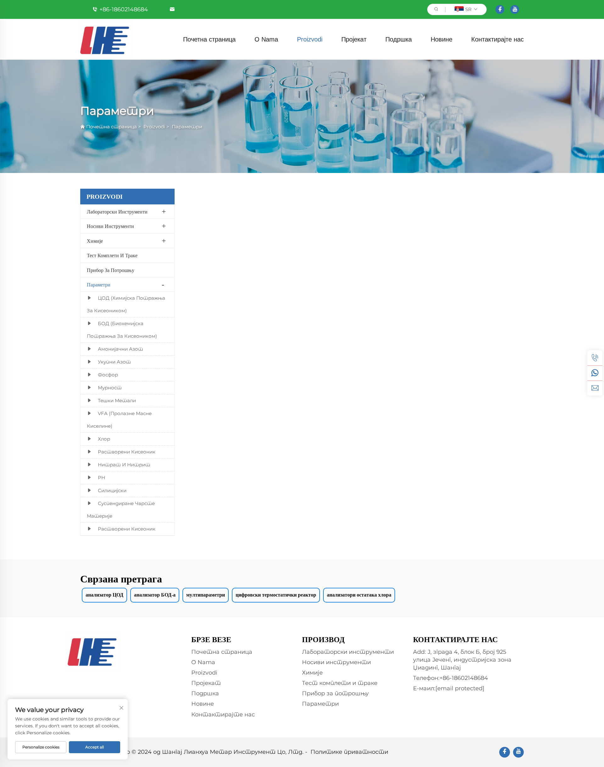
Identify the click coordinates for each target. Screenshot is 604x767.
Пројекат (353, 39)
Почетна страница (209, 39)
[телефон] (594, 357)
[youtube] (514, 9)
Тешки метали (117, 400)
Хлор (104, 439)
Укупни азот (114, 362)
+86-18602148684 (123, 9)
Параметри (187, 127)
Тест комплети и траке (112, 255)
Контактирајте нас (497, 39)
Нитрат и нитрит (124, 465)
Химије (95, 241)
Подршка (398, 39)
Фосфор (108, 375)
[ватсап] (594, 373)
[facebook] (499, 9)
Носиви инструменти (110, 226)
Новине (441, 39)
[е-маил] (594, 388)
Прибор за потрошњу (110, 270)
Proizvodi (309, 39)
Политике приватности (349, 751)
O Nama (266, 39)
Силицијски (112, 490)
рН (101, 478)
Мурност (110, 388)
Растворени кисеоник (126, 452)
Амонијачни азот (120, 349)
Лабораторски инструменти (117, 211)
